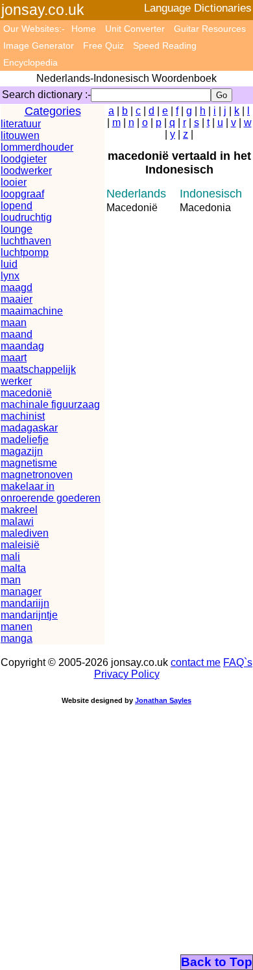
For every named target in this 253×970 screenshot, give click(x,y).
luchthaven (26, 240)
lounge (16, 229)
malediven (25, 533)
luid (9, 264)
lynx (10, 275)
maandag (22, 345)
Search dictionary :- (46, 94)
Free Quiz (103, 45)
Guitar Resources (210, 28)
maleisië (20, 544)
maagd (16, 287)
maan (14, 322)
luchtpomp (25, 252)
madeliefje (25, 439)
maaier (16, 299)
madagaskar (29, 427)
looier (14, 182)
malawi (17, 521)
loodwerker (26, 170)
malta (13, 568)
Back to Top (216, 962)
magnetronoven (37, 474)
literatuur (21, 123)
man (11, 579)
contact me (196, 662)
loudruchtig (26, 217)
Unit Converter (135, 28)
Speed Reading (165, 45)
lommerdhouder (37, 147)
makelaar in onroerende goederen (51, 492)
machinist (23, 416)
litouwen (20, 135)
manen (16, 626)
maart (14, 357)
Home (83, 28)
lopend (16, 205)
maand (16, 334)
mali (10, 556)
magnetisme (29, 462)
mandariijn (25, 603)
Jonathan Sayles (163, 700)
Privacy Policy (127, 674)
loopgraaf (22, 193)
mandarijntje (29, 614)
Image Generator (38, 45)
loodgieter (24, 158)
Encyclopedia (30, 62)
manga (16, 638)
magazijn (22, 451)
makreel (19, 509)
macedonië (26, 392)
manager (21, 591)
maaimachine (32, 310)
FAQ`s (237, 662)
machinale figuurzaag (50, 404)
